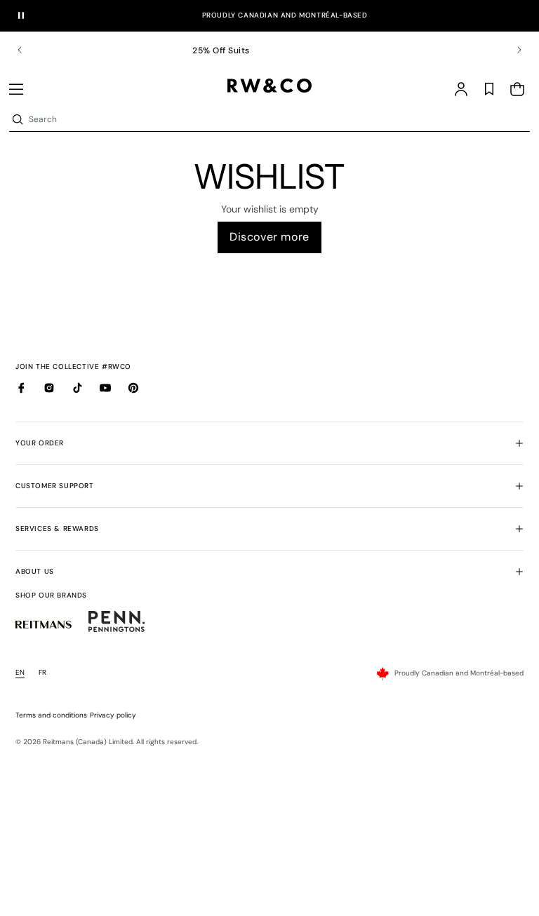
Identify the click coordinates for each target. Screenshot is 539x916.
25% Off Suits (269, 50)
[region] (269, 50)
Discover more (269, 236)
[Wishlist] (489, 89)
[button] (16, 89)
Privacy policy (113, 715)
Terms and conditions (51, 715)
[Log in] (461, 89)
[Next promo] (510, 50)
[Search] (17, 119)
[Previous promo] (29, 50)
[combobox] (278, 119)
